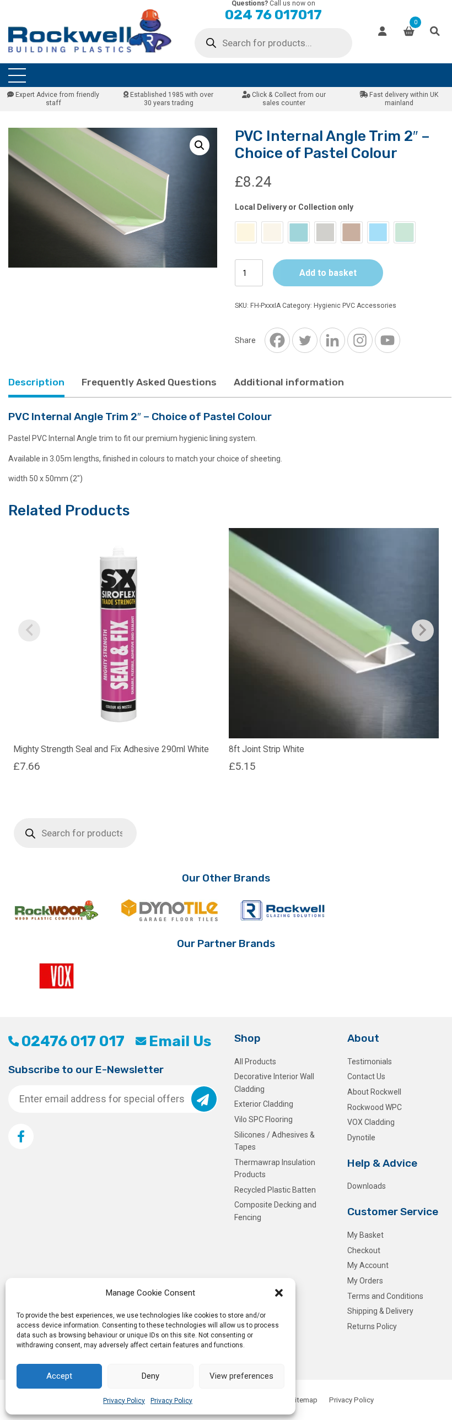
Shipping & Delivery (380, 1311)
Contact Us (366, 1076)
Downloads (366, 1186)
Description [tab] (36, 382)
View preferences (241, 1376)
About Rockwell (374, 1091)
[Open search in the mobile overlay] (273, 43)
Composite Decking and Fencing (275, 1210)
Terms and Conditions (385, 1296)
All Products (255, 1061)
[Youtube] (387, 340)
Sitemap (304, 1400)
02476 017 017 (73, 1041)
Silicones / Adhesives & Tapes (274, 1140)
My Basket (365, 1235)
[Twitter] (305, 340)
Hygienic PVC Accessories (355, 305)
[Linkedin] (332, 340)
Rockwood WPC (374, 1107)
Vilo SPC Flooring (263, 1119)
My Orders (365, 1280)
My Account (368, 1265)
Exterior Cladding (263, 1104)
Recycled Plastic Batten (275, 1189)
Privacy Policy (124, 1401)
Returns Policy (372, 1326)
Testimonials (369, 1061)
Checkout (363, 1250)
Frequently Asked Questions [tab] (149, 382)
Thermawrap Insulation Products (274, 1168)
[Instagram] (360, 340)
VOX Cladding (371, 1122)
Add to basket (328, 273)
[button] (278, 1292)
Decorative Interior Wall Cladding (274, 1082)
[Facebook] (277, 340)
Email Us (180, 1041)
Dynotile (361, 1137)
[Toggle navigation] (17, 75)
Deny (150, 1376)
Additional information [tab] (289, 382)
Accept (59, 1376)
